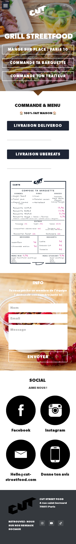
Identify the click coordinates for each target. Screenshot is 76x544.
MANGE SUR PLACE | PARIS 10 (38, 49)
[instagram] (42, 523)
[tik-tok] (60, 523)
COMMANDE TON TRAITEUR (38, 76)
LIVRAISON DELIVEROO (38, 126)
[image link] (21, 410)
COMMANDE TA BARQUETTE (38, 63)
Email (15, 318)
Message (18, 329)
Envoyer (38, 357)
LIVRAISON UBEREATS (38, 154)
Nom (14, 308)
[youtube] (51, 523)
